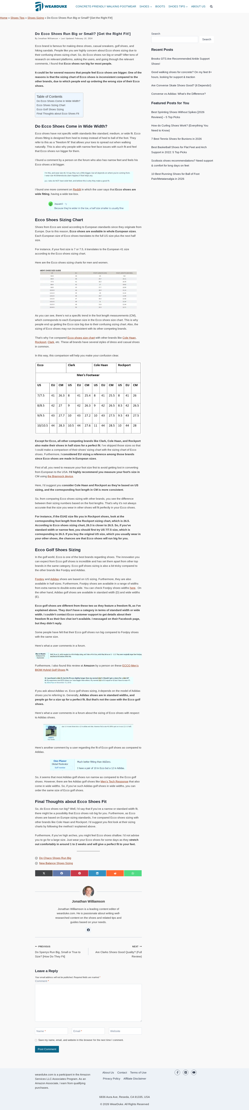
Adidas (54, 579)
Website (115, 1031)
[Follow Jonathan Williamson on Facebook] (88, 930)
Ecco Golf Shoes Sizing (50, 109)
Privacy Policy (111, 1078)
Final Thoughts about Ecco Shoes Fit (58, 113)
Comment (42, 981)
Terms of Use (138, 1072)
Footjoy (39, 579)
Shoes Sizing (36, 17)
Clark (51, 342)
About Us (198, 6)
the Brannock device (60, 476)
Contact (122, 1072)
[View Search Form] (211, 6)
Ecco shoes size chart (81, 337)
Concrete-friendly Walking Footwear (106, 6)
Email (77, 1031)
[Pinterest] (185, 1072)
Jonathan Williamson (48, 38)
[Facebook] (177, 1072)
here (132, 587)
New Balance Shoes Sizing (56, 863)
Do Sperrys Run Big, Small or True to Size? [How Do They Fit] (58, 951)
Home (3, 17)
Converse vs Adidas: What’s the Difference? (178, 93)
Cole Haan (129, 337)
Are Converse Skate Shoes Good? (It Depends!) (181, 85)
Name (41, 1031)
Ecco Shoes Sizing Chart (51, 105)
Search (155, 33)
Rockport (40, 342)
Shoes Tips (17, 17)
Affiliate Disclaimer (134, 1078)
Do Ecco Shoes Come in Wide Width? (58, 101)
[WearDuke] (51, 6)
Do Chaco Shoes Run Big (55, 858)
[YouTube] (194, 1072)
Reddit (77, 189)
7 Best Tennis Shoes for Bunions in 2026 (176, 138)
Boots (160, 6)
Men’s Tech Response (114, 781)
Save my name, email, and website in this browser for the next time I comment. (81, 1040)
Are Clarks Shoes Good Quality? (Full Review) (118, 951)
